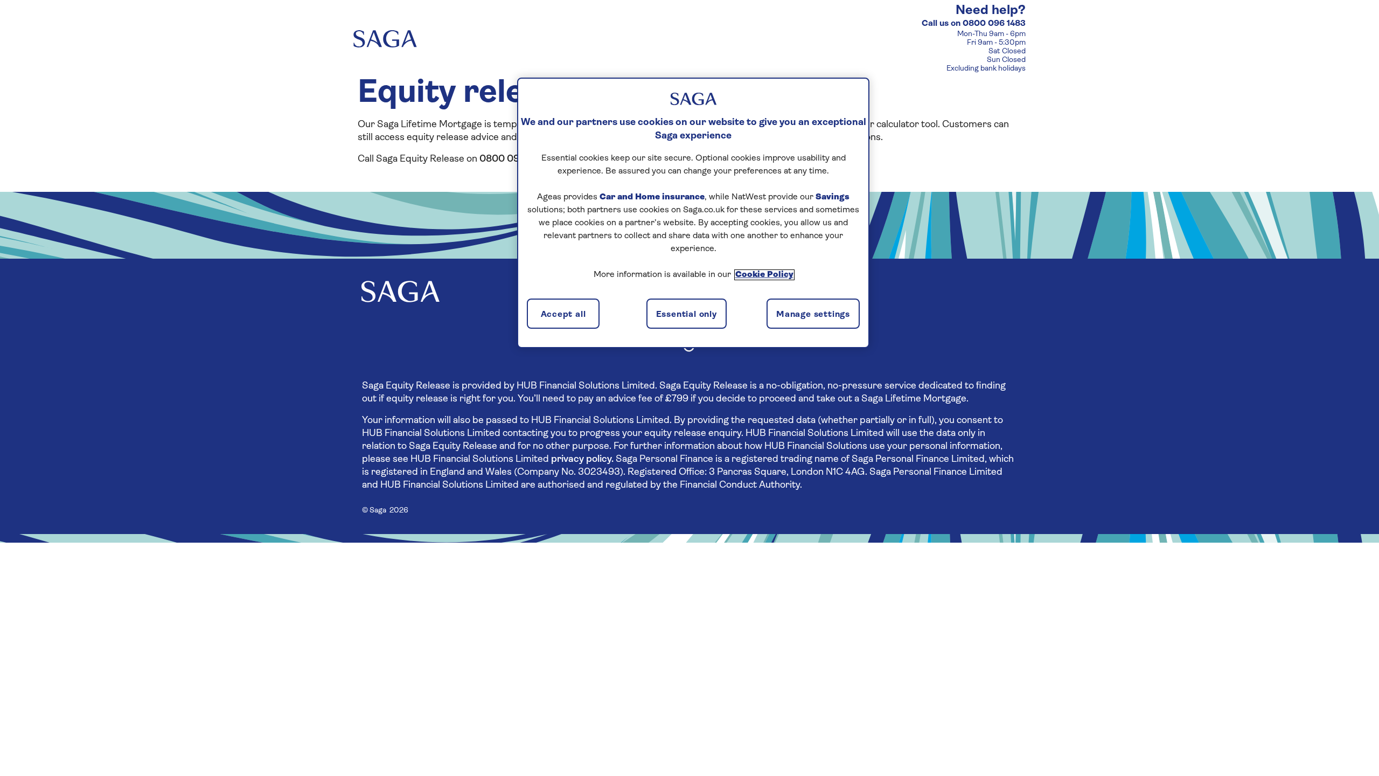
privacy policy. (582, 460)
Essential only (686, 314)
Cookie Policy (764, 275)
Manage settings (813, 314)
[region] (693, 213)
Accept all (563, 314)
